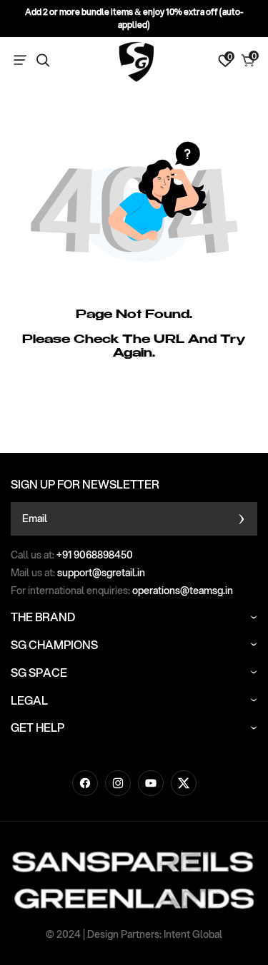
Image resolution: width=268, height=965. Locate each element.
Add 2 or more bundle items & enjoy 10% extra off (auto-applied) (134, 18)
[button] (23, 60)
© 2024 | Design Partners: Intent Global (134, 934)
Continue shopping (134, 386)
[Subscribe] (241, 519)
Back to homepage (134, 427)
